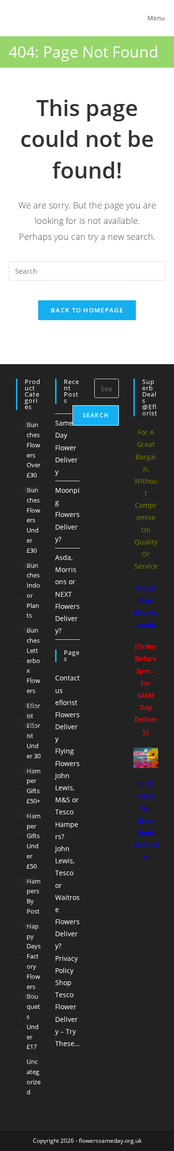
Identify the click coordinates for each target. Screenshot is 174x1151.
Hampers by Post (34, 896)
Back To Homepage (87, 310)
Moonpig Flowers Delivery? (67, 515)
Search (96, 415)
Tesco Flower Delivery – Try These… (67, 1019)
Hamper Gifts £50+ (34, 786)
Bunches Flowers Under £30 (33, 520)
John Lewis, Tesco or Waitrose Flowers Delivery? (67, 897)
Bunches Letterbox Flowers (33, 660)
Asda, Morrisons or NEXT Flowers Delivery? (67, 594)
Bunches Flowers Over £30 (34, 449)
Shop (63, 982)
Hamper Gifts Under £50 (34, 841)
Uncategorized (34, 1076)
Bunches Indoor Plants (33, 590)
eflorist (33, 710)
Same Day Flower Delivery (66, 447)
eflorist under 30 (34, 740)
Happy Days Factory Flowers (34, 956)
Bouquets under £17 (33, 1021)
